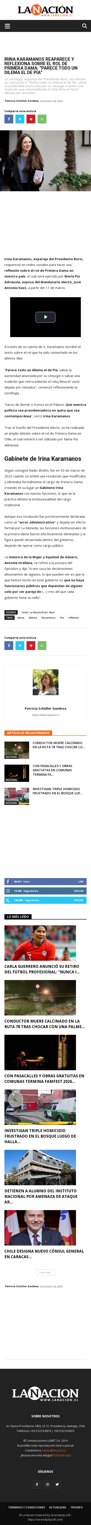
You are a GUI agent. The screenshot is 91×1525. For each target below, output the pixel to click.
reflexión (73, 617)
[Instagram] (47, 1484)
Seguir (78, 890)
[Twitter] (57, 1484)
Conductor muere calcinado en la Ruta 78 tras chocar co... (59, 745)
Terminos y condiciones (26, 1507)
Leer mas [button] (45, 1272)
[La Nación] (45, 10)
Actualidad (57, 1507)
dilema (33, 617)
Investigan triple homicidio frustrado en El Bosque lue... (58, 791)
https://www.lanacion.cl (45, 715)
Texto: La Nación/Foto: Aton (38, 612)
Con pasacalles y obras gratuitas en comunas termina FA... (52, 770)
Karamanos (49, 617)
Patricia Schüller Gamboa (22, 100)
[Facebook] (37, 1484)
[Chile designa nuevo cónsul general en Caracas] (45, 1228)
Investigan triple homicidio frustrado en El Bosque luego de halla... (40, 1136)
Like (80, 881)
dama (20, 617)
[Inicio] (45, 1400)
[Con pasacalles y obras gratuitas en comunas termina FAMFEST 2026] (16, 773)
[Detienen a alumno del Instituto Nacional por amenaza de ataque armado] (45, 1167)
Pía (62, 617)
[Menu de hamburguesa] (7, 26)
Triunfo (76, 1507)
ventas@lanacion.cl (54, 1450)
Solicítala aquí (62, 1455)
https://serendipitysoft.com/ (45, 1519)
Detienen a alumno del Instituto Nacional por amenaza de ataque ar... (41, 1196)
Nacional (11, 756)
